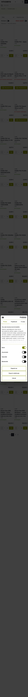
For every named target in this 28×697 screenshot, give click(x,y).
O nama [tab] (23, 321)
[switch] (24, 352)
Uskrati (14, 378)
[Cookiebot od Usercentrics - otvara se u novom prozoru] (20, 317)
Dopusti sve (14, 368)
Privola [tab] (5, 321)
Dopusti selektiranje (14, 373)
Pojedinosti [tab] (14, 321)
